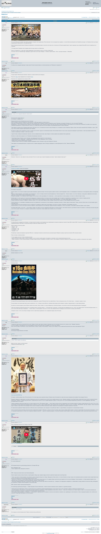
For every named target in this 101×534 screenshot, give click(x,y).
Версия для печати (5, 19)
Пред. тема (93, 19)
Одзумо (8, 12)
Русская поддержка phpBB (50, 533)
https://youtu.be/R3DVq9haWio (16, 443)
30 (91, 17)
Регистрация (8, 7)
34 (95, 17)
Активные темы (11, 11)
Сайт (12, 56)
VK (11, 55)
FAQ (95, 7)
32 (93, 17)
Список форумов (4, 12)
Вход (3, 7)
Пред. (86, 17)
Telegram (13, 54)
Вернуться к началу (5, 61)
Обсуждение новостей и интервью (15, 12)
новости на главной (15, 168)
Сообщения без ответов (5, 11)
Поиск (98, 7)
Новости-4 (4, 14)
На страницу (83, 17)
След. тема (97, 19)
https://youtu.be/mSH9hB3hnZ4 (16, 187)
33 (94, 17)
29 (90, 17)
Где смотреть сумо (15, 57)
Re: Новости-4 (20, 22)
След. (98, 17)
